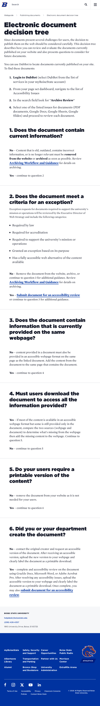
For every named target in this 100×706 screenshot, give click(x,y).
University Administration (49, 669)
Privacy (37, 691)
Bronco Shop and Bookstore (30, 669)
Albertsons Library (10, 660)
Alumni (8, 667)
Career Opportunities (48, 651)
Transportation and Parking (31, 660)
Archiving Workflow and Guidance (34, 163)
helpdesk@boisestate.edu (15, 618)
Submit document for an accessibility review (48, 295)
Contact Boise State (38, 694)
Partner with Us (49, 659)
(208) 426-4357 (11, 622)
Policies (24, 694)
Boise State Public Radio (66, 651)
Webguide (8, 15)
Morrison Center (64, 660)
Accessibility (26, 691)
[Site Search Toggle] (85, 4)
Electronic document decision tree (62, 15)
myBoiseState (11, 650)
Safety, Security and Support (31, 651)
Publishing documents (30, 15)
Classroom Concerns (52, 691)
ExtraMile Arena (68, 667)
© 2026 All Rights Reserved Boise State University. (81, 692)
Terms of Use (12, 691)
